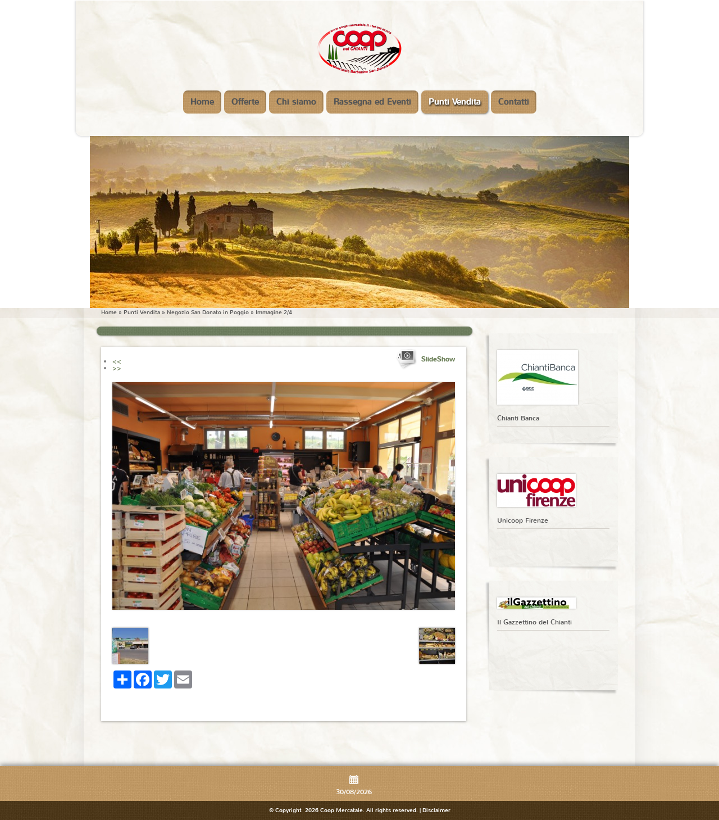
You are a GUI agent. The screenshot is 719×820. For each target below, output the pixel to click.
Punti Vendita (455, 101)
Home (202, 101)
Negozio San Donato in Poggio (208, 312)
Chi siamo (296, 101)
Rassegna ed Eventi (372, 101)
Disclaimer (436, 810)
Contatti (513, 101)
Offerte (245, 101)
